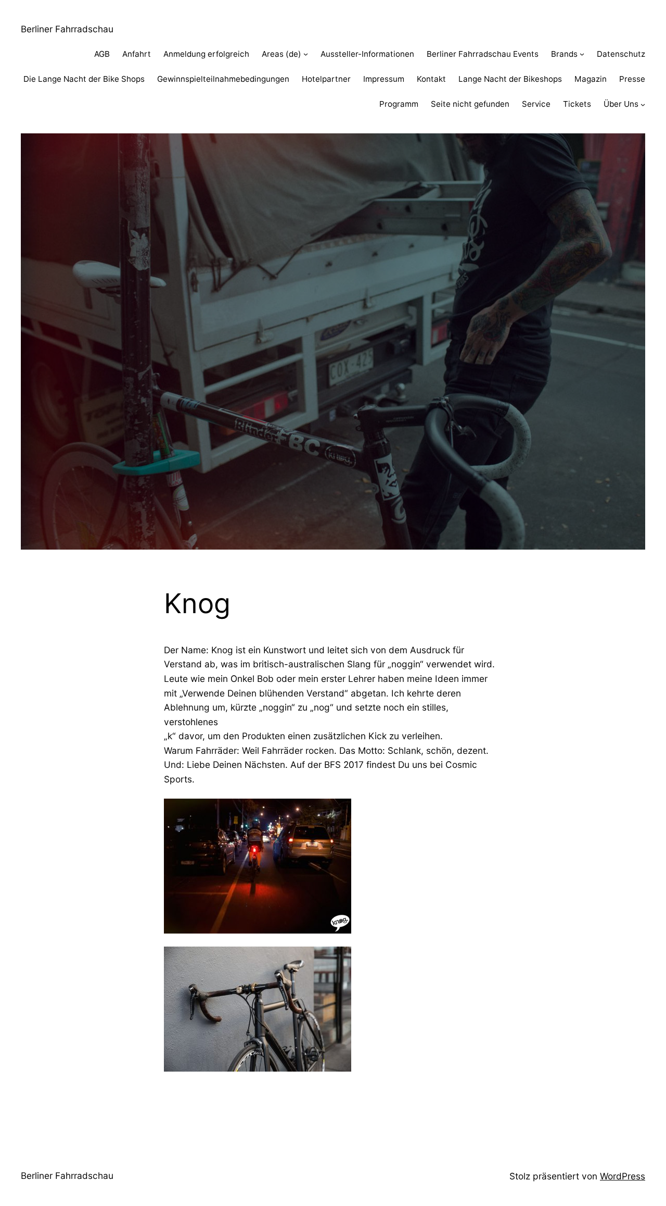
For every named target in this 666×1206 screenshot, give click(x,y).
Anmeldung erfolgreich (206, 54)
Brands (564, 54)
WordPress (622, 1176)
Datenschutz (621, 54)
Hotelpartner (326, 79)
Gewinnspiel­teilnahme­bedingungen (223, 79)
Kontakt (431, 79)
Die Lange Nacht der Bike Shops (84, 79)
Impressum (383, 79)
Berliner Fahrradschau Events (483, 54)
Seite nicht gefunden (470, 104)
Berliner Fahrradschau (67, 28)
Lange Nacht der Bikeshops (510, 79)
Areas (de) (281, 54)
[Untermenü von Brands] (582, 54)
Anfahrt (136, 54)
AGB (102, 54)
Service (536, 104)
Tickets (577, 104)
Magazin (590, 79)
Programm (398, 104)
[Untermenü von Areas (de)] (305, 54)
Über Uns (621, 104)
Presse (632, 79)
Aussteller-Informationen (367, 54)
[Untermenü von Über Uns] (643, 104)
